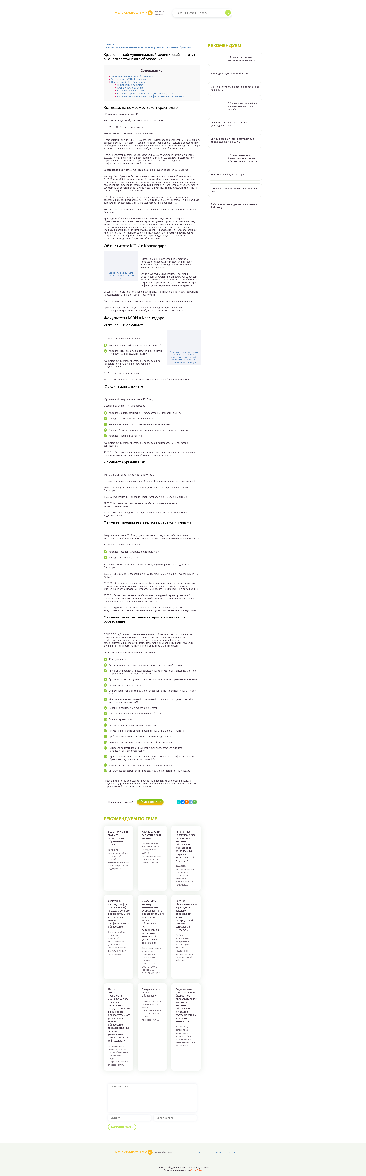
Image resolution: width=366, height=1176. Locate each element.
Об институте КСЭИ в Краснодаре (129, 79)
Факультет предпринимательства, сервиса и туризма (145, 93)
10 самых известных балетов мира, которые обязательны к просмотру (243, 158)
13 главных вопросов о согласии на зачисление (241, 58)
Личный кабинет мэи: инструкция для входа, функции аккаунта (232, 140)
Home (109, 44)
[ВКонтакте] (183, 802)
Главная (202, 1152)
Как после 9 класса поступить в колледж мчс (234, 189)
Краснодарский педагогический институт (151, 834)
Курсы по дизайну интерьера (227, 174)
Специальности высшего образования (151, 992)
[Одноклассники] (187, 802)
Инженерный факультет (130, 85)
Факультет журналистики (131, 90)
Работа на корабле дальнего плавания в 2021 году (234, 206)
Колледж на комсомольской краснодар (132, 76)
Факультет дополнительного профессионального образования (151, 96)
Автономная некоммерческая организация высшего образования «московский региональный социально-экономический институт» (184, 357)
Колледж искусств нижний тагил (229, 73)
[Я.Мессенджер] (179, 802)
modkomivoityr (133, 13)
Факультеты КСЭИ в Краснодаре (128, 82)
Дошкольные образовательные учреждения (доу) (229, 124)
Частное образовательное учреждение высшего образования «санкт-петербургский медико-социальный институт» (186, 915)
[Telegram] (191, 802)
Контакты (232, 1152)
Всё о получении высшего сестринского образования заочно (121, 275)
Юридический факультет (130, 87)
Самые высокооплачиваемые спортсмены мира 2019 (235, 88)
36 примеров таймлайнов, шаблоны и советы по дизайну (243, 106)
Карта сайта (217, 1152)
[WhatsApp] (195, 802)
